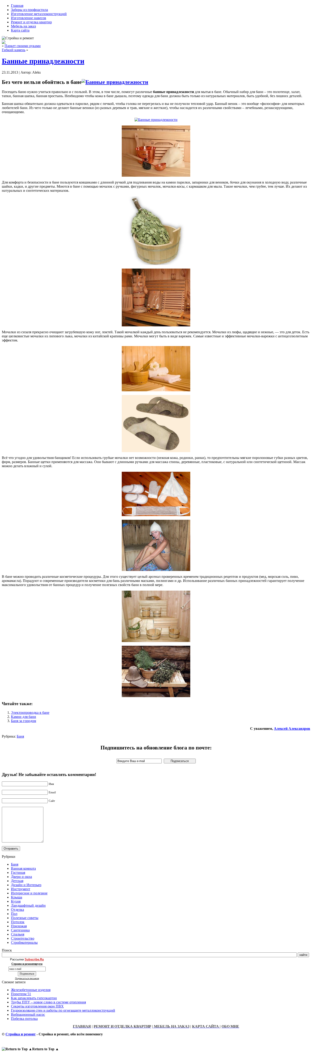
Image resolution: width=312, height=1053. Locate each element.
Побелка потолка (24, 1019)
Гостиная (18, 872)
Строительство (22, 938)
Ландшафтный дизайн (28, 905)
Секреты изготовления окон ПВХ (37, 1006)
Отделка (17, 910)
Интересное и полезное (29, 893)
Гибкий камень (13, 50)
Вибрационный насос (28, 1014)
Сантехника (20, 930)
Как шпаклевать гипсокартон (34, 998)
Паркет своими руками (23, 46)
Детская (17, 881)
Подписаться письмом (27, 978)
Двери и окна (21, 877)
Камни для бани (23, 717)
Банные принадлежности (43, 61)
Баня (20, 736)
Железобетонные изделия (30, 990)
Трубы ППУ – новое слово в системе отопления (48, 1002)
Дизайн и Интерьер (26, 885)
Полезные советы (24, 918)
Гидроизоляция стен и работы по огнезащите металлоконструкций (63, 1010)
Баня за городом (23, 721)
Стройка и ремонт (20, 1034)
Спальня (17, 934)
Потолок (17, 922)
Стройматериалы (24, 942)
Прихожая (19, 926)
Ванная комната (23, 868)
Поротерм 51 (21, 994)
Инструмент (20, 889)
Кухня (16, 901)
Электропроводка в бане (30, 712)
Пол (14, 914)
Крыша (16, 897)
